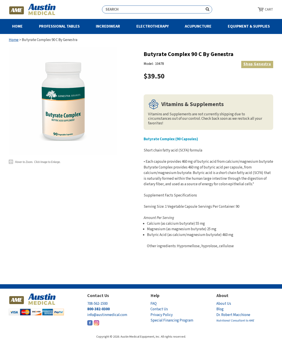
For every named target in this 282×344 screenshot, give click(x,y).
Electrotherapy (152, 26)
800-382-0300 (98, 309)
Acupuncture (198, 26)
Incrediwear (108, 26)
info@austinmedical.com (107, 315)
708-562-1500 (97, 303)
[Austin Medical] (32, 9)
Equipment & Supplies (249, 26)
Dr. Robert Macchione (235, 317)
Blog (220, 309)
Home (17, 26)
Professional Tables (59, 26)
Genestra (257, 64)
